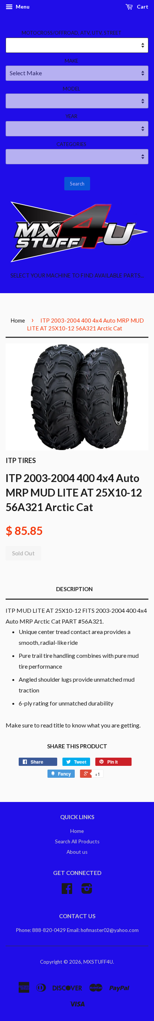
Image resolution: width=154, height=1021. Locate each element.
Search (77, 184)
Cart (142, 6)
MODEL (71, 89)
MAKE (71, 61)
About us (77, 852)
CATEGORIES (71, 144)
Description (74, 589)
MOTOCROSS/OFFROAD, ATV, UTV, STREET (71, 33)
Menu (22, 6)
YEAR (71, 116)
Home (17, 320)
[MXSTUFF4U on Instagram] (87, 891)
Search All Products (77, 841)
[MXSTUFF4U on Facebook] (67, 891)
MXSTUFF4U (98, 962)
